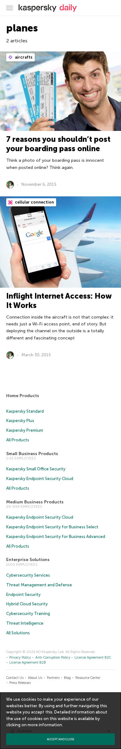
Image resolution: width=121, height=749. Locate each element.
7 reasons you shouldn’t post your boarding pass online (58, 144)
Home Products (22, 395)
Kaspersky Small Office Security (35, 469)
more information (45, 725)
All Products (17, 440)
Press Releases (20, 683)
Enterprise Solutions (28, 559)
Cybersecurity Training (28, 613)
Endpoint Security (23, 594)
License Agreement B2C (92, 657)
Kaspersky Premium (24, 430)
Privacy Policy (20, 657)
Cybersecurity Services (28, 575)
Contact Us (15, 678)
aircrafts (23, 57)
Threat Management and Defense (39, 585)
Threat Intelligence (24, 623)
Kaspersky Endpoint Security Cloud (39, 478)
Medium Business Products (35, 502)
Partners (53, 678)
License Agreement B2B (27, 662)
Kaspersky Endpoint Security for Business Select (52, 527)
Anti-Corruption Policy (52, 657)
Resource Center (87, 678)
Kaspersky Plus (20, 420)
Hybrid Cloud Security (27, 604)
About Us (35, 678)
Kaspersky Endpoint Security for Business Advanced (55, 536)
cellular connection (34, 202)
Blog (67, 678)
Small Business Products (32, 453)
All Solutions (18, 633)
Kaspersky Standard (25, 411)
